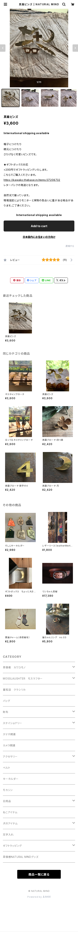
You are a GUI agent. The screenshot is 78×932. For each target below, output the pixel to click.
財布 (5, 711)
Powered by (35, 896)
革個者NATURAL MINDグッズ (20, 856)
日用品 (7, 801)
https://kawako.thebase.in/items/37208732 (32, 179)
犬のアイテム (10, 823)
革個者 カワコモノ (14, 667)
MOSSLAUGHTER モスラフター (23, 678)
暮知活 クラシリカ (14, 689)
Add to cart (39, 226)
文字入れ (8, 834)
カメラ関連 (9, 745)
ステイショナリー (12, 723)
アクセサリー (10, 756)
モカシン (8, 789)
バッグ (6, 700)
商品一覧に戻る (39, 874)
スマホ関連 (9, 734)
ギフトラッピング (12, 845)
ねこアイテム (10, 812)
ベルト (6, 767)
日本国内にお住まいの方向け (39, 236)
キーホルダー (11, 778)
